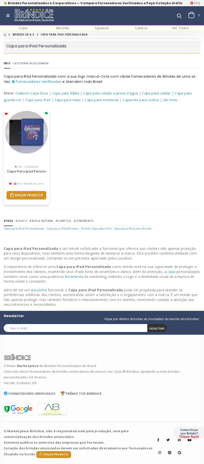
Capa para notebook (102, 100)
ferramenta (74, 276)
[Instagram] (158, 448)
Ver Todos (180, 28)
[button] (179, 16)
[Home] (5, 34)
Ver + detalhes (27, 166)
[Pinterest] (167, 448)
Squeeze (102, 28)
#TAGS (8, 221)
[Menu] (8, 15)
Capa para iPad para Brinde (133, 228)
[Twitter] (167, 439)
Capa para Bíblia (65, 93)
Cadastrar (156, 328)
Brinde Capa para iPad (96, 228)
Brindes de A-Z (24, 34)
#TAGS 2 (21, 221)
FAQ (196, 3)
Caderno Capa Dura (31, 93)
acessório (39, 290)
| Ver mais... (170, 100)
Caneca (141, 28)
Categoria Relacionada (31, 63)
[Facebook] (158, 439)
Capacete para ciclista (141, 100)
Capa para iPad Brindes (62, 228)
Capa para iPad (38, 100)
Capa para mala (67, 100)
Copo (23, 28)
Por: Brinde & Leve (30, 183)
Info (7, 63)
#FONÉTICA (63, 221)
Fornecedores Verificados (38, 81)
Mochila (62, 28)
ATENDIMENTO (84, 221)
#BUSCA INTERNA (41, 221)
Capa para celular (156, 93)
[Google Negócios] (177, 448)
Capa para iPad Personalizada (24, 228)
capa (171, 271)
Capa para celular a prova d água (110, 93)
